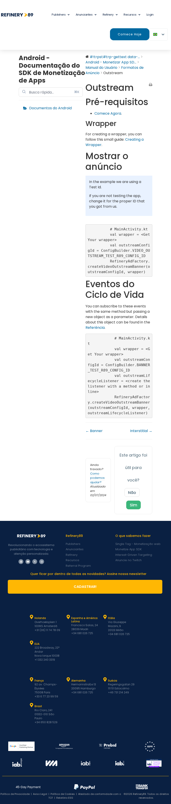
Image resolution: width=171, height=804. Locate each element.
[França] (31, 679)
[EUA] (31, 643)
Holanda (40, 618)
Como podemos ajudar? (97, 477)
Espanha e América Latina (84, 619)
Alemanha (78, 680)
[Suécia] (105, 679)
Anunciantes (84, 14)
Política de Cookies (63, 794)
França (39, 680)
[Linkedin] (20, 561)
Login (150, 14)
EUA (37, 644)
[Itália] (105, 617)
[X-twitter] (34, 561)
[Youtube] (27, 561)
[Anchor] (120, 123)
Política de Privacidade (15, 794)
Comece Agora (107, 113)
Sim (133, 505)
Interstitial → (141, 430)
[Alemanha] (68, 679)
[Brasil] (31, 705)
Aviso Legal (40, 794)
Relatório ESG (64, 798)
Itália (111, 618)
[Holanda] (31, 617)
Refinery (108, 14)
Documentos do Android (50, 108)
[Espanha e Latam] (68, 617)
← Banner (94, 430)
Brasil (38, 706)
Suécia (112, 680)
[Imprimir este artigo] (150, 85)
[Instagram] (41, 561)
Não (132, 492)
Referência (95, 327)
